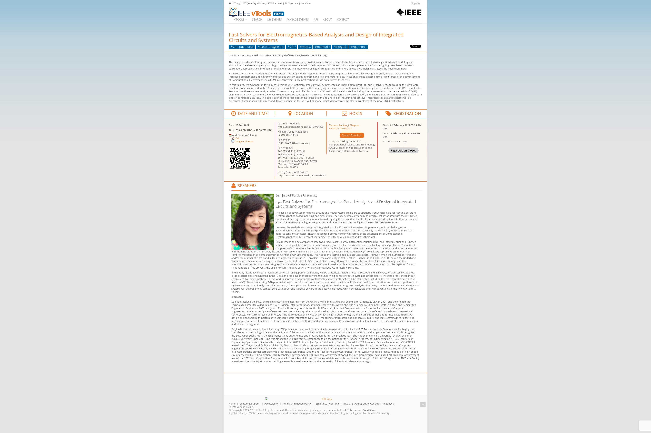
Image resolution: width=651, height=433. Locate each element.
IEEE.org (236, 3)
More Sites (306, 3)
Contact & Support (250, 403)
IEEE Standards (275, 3)
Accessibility (271, 403)
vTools (239, 19)
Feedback (388, 403)
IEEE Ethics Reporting (327, 403)
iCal (237, 138)
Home (232, 403)
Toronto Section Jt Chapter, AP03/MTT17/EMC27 (344, 127)
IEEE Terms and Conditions (359, 410)
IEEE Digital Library (254, 3)
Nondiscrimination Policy (296, 403)
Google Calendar (244, 141)
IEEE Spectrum (291, 3)
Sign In (415, 3)
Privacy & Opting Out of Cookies (361, 403)
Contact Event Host (352, 135)
